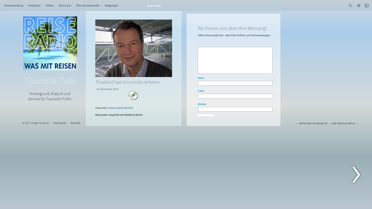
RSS (350, 5)
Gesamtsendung (13, 5)
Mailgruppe (111, 5)
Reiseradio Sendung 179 (313, 123)
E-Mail (201, 90)
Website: (202, 104)
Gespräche (34, 5)
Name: (201, 77)
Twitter (359, 5)
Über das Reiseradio (88, 5)
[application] (134, 103)
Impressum (59, 123)
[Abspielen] (135, 97)
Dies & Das (65, 5)
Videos (50, 5)
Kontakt (75, 123)
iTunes (111, 108)
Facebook (367, 5)
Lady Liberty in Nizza (343, 123)
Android (122, 108)
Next (358, 175)
